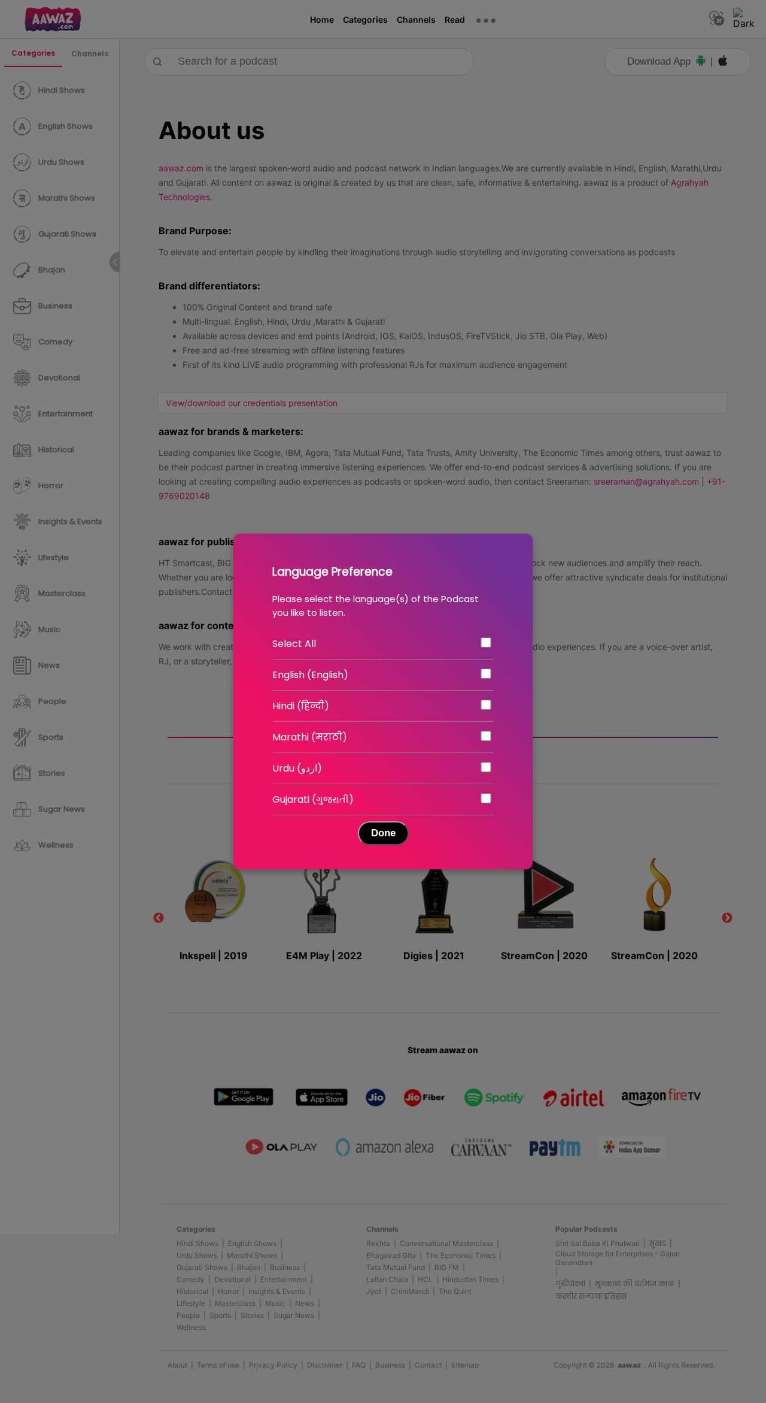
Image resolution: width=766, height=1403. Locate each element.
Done (383, 833)
